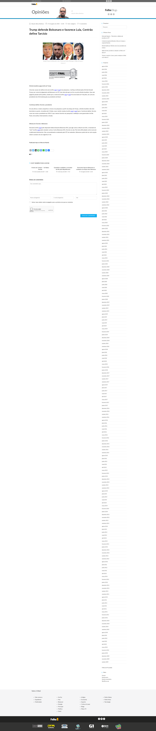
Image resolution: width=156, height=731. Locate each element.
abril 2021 (104, 255)
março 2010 (105, 647)
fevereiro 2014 (105, 508)
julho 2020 (104, 281)
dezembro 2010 (105, 620)
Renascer (60, 702)
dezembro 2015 (105, 443)
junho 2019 (104, 320)
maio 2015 (104, 464)
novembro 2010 (105, 623)
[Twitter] (109, 1)
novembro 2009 (105, 659)
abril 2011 (104, 609)
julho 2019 (104, 317)
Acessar (104, 675)
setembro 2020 (105, 275)
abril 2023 (104, 184)
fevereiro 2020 (105, 296)
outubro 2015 (105, 449)
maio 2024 (104, 146)
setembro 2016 (105, 417)
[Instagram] (111, 1)
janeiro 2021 (105, 264)
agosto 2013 (105, 526)
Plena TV (83, 709)
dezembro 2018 (105, 337)
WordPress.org (105, 681)
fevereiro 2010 (105, 650)
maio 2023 (104, 181)
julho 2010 (104, 635)
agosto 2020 (105, 278)
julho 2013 (104, 529)
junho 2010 (104, 638)
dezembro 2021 (105, 231)
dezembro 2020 (105, 266)
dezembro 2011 (105, 585)
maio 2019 (104, 323)
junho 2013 (104, 532)
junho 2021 (104, 249)
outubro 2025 (105, 95)
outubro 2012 (105, 555)
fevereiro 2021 (105, 261)
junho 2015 (104, 461)
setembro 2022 (105, 205)
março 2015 (105, 470)
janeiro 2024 (105, 157)
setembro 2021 (105, 240)
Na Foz (60, 697)
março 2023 (105, 187)
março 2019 (105, 328)
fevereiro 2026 (105, 84)
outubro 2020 (105, 272)
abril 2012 (104, 573)
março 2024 (105, 151)
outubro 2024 (105, 131)
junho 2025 (104, 107)
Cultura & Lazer (85, 704)
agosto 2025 (105, 101)
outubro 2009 (105, 662)
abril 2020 (104, 290)
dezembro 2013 (105, 514)
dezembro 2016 (105, 408)
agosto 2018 (105, 349)
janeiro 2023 (105, 193)
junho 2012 (104, 567)
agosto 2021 (105, 243)
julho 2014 (104, 493)
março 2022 (105, 222)
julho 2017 (104, 387)
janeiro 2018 (105, 370)
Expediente (38, 699)
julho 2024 (104, 140)
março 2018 (105, 364)
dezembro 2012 (105, 550)
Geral (59, 711)
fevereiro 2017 (105, 402)
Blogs (82, 706)
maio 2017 (104, 393)
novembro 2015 (105, 446)
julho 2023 (104, 175)
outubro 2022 (105, 202)
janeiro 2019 (105, 334)
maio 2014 (104, 499)
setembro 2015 (105, 452)
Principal (60, 706)
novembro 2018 (105, 340)
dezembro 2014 (105, 479)
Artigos (83, 697)
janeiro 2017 (105, 405)
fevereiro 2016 (105, 438)
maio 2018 (104, 358)
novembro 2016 (105, 411)
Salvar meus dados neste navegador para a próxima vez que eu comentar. (52, 202)
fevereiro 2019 (105, 331)
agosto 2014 (105, 491)
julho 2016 (104, 423)
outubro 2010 (105, 626)
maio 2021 (104, 252)
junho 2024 (104, 143)
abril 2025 (104, 113)
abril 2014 (104, 502)
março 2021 (105, 258)
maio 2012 (104, 570)
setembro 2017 (105, 382)
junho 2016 (104, 426)
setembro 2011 (105, 594)
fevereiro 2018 (105, 367)
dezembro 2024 (105, 125)
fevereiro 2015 (105, 473)
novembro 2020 (105, 269)
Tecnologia (107, 702)
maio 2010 (104, 641)
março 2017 (105, 399)
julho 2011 (104, 600)
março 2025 (105, 116)
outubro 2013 (105, 520)
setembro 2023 (105, 169)
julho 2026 (104, 69)
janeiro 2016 (105, 440)
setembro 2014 (105, 488)
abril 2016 (104, 432)
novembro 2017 (105, 376)
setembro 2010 (105, 629)
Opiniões (40, 12)
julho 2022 (104, 210)
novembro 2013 (105, 517)
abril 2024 (104, 149)
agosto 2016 (105, 420)
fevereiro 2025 (105, 119)
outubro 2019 (105, 308)
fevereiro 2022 (105, 225)
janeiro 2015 (105, 476)
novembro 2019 (105, 305)
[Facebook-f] (107, 1)
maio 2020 (104, 287)
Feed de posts (105, 677)
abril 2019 (104, 325)
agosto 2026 (105, 66)
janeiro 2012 (105, 582)
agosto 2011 (105, 597)
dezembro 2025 (105, 90)
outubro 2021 (105, 237)
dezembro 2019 (105, 302)
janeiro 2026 (105, 87)
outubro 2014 (105, 485)
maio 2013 (104, 535)
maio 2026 (104, 75)
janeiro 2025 (105, 122)
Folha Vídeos (108, 697)
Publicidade (38, 702)
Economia (84, 699)
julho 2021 (104, 246)
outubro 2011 (105, 591)
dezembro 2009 (105, 656)
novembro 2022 (105, 199)
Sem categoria (72, 23)
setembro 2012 (105, 558)
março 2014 (105, 505)
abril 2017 (104, 396)
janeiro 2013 (105, 547)
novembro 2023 (105, 163)
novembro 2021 (105, 234)
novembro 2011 (105, 588)
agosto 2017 (105, 384)
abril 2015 (104, 467)
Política (60, 709)
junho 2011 (104, 603)
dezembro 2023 (105, 160)
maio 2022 (104, 216)
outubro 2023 (105, 166)
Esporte (83, 702)
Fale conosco (38, 697)
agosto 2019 (105, 314)
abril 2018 (104, 361)
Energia (60, 704)
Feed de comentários (106, 679)
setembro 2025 (105, 98)
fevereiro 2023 (105, 190)
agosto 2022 (105, 207)
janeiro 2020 (105, 299)
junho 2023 (104, 178)
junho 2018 (104, 355)
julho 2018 (104, 352)
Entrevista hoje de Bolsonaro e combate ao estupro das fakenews (86, 168)
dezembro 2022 (105, 196)
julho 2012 (104, 564)
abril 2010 (104, 644)
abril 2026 (104, 78)
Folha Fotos (107, 699)
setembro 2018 (105, 346)
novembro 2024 (105, 128)
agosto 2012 (105, 561)
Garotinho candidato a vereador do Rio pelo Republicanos (63, 168)
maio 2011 (104, 606)
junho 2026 (104, 72)
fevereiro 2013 (105, 544)
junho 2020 (104, 284)
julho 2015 (104, 458)
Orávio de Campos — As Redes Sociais (40, 168)
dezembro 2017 (105, 373)
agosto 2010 (105, 632)
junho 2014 (104, 496)
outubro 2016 (105, 414)
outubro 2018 (105, 343)
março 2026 (105, 81)
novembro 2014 (105, 482)
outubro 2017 (105, 379)
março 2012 (105, 576)
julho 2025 (104, 104)
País (59, 699)
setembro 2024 (105, 134)
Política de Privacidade (107, 667)
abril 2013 (104, 538)
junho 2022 (104, 213)
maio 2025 (104, 110)
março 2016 (105, 435)
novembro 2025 (105, 93)
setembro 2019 (105, 311)
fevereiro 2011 (105, 614)
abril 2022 (104, 219)
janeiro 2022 (105, 228)
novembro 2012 (105, 552)
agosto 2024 (105, 137)
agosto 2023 (105, 172)
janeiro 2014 (105, 511)
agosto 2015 (105, 455)
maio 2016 (104, 429)
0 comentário (83, 23)
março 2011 (105, 611)
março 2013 (105, 541)
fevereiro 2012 (105, 579)
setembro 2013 (105, 523)
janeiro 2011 (105, 617)
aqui (55, 90)
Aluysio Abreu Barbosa (37, 23)
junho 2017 (104, 390)
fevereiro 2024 (105, 154)
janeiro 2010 (105, 653)
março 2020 (105, 293)
